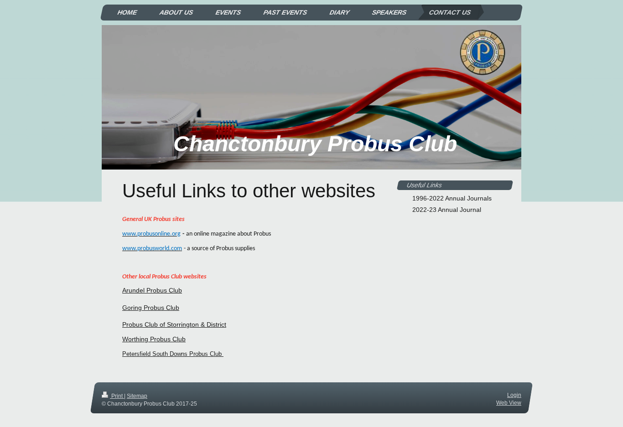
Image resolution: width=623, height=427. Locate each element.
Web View (508, 403)
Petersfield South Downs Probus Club (172, 353)
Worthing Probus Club (154, 339)
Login (514, 395)
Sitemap (137, 396)
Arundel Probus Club (152, 290)
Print (117, 396)
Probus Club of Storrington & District (174, 324)
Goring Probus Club (150, 307)
